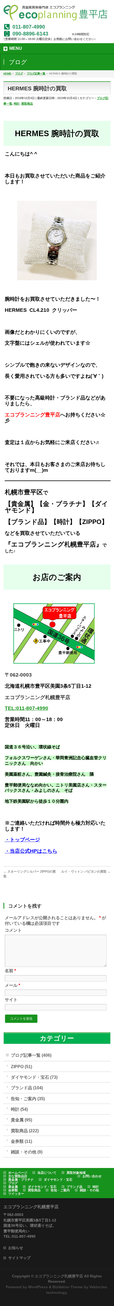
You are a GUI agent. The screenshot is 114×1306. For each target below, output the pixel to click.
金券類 (13, 1190)
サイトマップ (19, 1258)
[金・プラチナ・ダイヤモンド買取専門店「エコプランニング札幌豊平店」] (55, 14)
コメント (13, 930)
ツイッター (16, 1194)
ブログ (13, 1183)
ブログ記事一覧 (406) (31, 1055)
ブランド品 (74, 1187)
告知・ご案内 (60, 1190)
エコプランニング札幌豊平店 (59, 1276)
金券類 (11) (21, 1141)
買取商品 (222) (25, 1131)
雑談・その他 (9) (26, 1152)
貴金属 (13, 1187)
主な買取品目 (17, 1176)
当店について (46, 1173)
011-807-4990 (28, 26)
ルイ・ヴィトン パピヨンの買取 (86, 871)
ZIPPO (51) (21, 1066)
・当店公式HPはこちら (31, 851)
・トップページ (22, 839)
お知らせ (15, 1248)
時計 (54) (19, 1109)
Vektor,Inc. (98, 1287)
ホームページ (17, 1173)
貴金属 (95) (21, 1120)
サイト (11, 999)
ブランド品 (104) (27, 1088)
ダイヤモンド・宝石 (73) (34, 1077)
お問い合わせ (92, 1176)
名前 (10, 971)
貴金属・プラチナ (21, 1179)
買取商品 (27, 103)
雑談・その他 (89, 1190)
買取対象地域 (76, 1173)
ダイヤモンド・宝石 (58, 1179)
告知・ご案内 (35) (28, 1098)
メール (12, 985)
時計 (17, 103)
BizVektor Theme (67, 1287)
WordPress (38, 1287)
